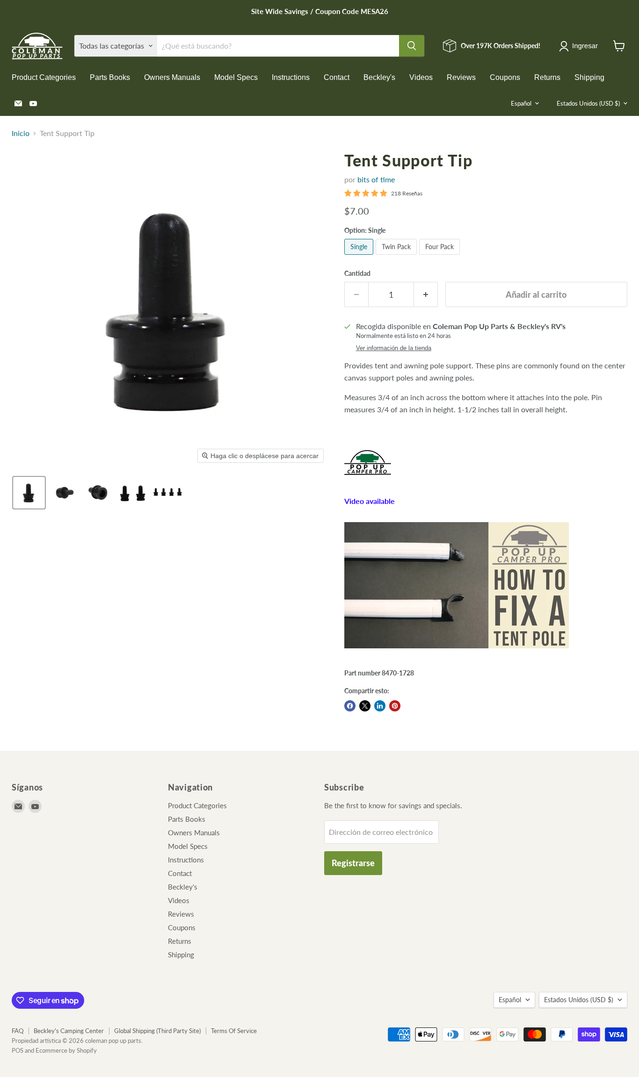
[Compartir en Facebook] (350, 705)
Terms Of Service (234, 1030)
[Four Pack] (440, 256)
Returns (547, 77)
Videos (421, 77)
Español (521, 103)
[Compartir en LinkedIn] (379, 705)
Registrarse (353, 863)
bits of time (376, 179)
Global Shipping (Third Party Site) (157, 1030)
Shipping (589, 77)
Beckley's (379, 77)
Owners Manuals (172, 77)
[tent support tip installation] (456, 652)
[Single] (360, 256)
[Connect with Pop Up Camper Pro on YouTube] (367, 479)
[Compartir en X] (364, 705)
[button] (580, 46)
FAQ (17, 1030)
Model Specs (236, 77)
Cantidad (357, 273)
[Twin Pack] (397, 256)
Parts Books (110, 77)
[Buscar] (411, 46)
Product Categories (44, 77)
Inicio (20, 133)
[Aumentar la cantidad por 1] (426, 295)
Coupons (505, 77)
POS (17, 1050)
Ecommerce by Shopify (66, 1050)
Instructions (291, 77)
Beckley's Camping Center (69, 1030)
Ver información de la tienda (393, 348)
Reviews (461, 77)
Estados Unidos (588, 103)
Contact (336, 77)
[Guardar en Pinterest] (394, 705)
